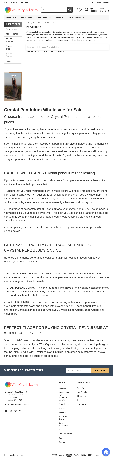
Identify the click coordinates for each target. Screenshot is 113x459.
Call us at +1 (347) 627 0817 (18, 404)
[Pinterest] (16, 411)
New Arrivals (26, 17)
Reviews (62, 408)
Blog (60, 438)
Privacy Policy (64, 404)
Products (10, 17)
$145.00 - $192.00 (9, 47)
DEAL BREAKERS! (74, 17)
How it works (64, 430)
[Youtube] (20, 411)
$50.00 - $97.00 (12, 34)
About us (62, 388)
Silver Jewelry (42, 17)
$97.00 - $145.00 (9, 40)
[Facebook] (6, 411)
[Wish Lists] (80, 10)
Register (94, 11)
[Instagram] (11, 411)
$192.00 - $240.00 (9, 55)
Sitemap (62, 442)
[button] (106, 452)
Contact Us (63, 412)
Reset (8, 61)
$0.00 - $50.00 (11, 29)
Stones (58, 17)
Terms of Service (65, 434)
